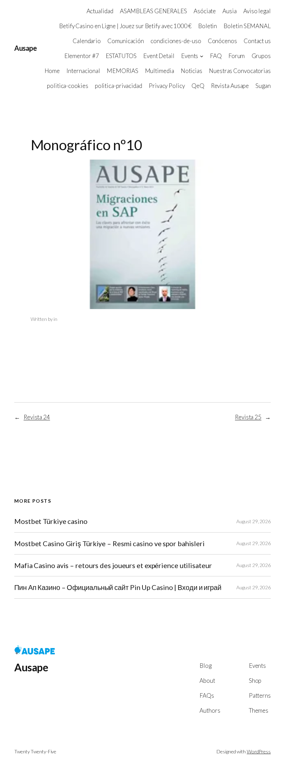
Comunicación (125, 40)
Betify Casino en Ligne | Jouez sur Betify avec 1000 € (125, 26)
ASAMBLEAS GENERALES (153, 11)
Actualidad (100, 11)
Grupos (261, 55)
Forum (236, 55)
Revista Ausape (230, 85)
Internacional (83, 70)
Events (189, 55)
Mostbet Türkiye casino (51, 521)
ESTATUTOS (121, 55)
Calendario (87, 40)
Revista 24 (37, 417)
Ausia (229, 11)
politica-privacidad (118, 85)
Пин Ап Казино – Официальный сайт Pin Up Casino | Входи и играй (117, 587)
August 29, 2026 (253, 521)
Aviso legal (257, 11)
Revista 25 (248, 417)
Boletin (207, 26)
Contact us (257, 40)
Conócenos (222, 40)
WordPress (259, 751)
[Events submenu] (201, 56)
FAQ (216, 55)
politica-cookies (67, 85)
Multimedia (159, 70)
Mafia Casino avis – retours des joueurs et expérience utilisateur (113, 565)
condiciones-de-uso (175, 40)
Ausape (25, 48)
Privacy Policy (167, 85)
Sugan (263, 85)
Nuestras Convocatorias (240, 70)
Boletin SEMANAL (247, 26)
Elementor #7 (81, 55)
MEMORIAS (122, 70)
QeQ (198, 85)
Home (52, 70)
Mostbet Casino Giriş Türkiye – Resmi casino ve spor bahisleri (109, 543)
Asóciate (205, 11)
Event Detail (158, 55)
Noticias (191, 70)
